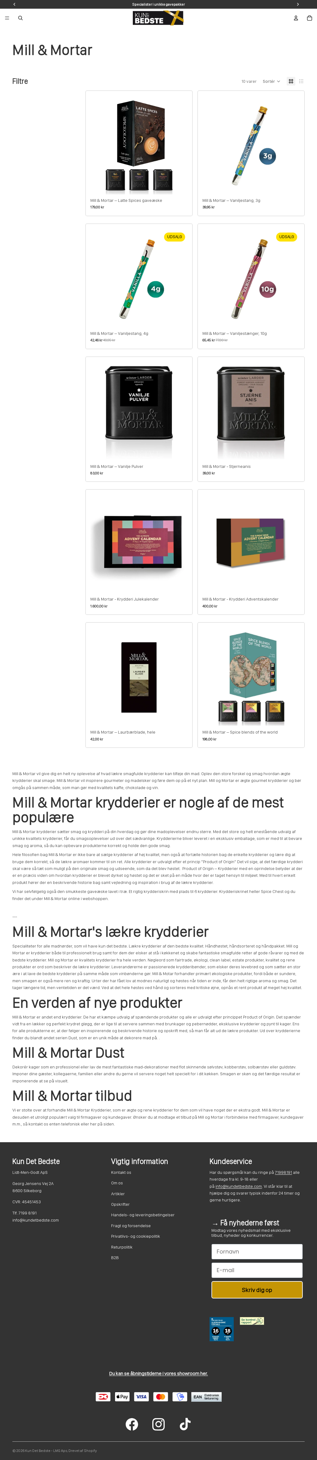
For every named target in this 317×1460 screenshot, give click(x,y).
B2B (115, 1257)
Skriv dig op (257, 1290)
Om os (117, 1182)
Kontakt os (121, 1172)
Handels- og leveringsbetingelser (143, 1214)
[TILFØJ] (178, 184)
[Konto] (296, 18)
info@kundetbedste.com (238, 1186)
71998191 (283, 1172)
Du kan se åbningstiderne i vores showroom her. (158, 1373)
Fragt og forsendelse (131, 1225)
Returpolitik (121, 1247)
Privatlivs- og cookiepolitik (135, 1236)
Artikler (118, 1193)
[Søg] (20, 18)
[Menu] (7, 18)
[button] (271, 81)
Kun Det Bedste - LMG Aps (46, 1451)
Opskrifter (120, 1204)
